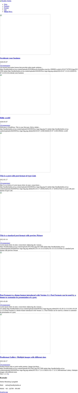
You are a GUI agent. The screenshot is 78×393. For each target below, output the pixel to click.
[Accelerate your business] (25, 54)
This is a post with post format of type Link (18, 176)
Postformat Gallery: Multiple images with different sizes (23, 357)
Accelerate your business (10, 58)
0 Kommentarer (5, 65)
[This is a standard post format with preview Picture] (25, 231)
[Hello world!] (25, 114)
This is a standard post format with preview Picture (21, 235)
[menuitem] (41, 4)
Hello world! (5, 118)
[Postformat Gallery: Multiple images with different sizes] (25, 353)
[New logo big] (5, 1)
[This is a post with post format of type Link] (25, 172)
